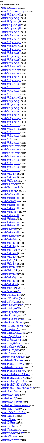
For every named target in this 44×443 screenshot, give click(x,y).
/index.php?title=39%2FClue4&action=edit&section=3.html (10, 253)
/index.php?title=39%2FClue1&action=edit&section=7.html (10, 178)
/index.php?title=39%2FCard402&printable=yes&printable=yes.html (11, 97)
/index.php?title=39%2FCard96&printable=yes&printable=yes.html (11, 169)
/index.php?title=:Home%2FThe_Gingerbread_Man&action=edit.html (11, 298)
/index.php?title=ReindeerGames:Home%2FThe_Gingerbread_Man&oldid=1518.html (14, 386)
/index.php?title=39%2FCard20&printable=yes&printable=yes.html (11, 70)
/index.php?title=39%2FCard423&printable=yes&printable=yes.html (11, 115)
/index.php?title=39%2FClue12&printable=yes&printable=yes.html (11, 201)
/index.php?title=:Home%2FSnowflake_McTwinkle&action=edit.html (11, 296)
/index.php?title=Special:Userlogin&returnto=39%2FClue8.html (10, 397)
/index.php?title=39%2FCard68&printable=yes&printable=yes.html (11, 145)
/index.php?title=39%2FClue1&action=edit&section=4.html (10, 175)
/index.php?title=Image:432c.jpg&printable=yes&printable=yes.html (11, 328)
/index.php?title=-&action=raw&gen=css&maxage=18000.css (10, 8)
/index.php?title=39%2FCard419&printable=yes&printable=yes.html (11, 111)
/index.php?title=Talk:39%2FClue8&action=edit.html (9, 422)
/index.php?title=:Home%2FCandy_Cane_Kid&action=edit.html (11, 293)
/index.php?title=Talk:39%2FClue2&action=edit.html (9, 419)
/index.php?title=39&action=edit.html (7, 95)
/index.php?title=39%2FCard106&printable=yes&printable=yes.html (11, 18)
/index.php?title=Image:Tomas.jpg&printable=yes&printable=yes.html (11, 347)
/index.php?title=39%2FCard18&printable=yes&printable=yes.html (11, 64)
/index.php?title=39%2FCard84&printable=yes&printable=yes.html (11, 159)
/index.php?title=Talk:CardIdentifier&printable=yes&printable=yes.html (11, 430)
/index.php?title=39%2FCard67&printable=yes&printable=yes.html (11, 144)
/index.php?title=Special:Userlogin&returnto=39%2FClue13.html (11, 391)
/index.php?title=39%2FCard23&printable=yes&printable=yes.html (11, 74)
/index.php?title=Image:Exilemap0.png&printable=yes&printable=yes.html (12, 333)
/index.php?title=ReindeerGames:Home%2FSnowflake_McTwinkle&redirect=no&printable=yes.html (16, 379)
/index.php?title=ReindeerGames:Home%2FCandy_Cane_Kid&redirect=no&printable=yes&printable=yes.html (17, 361)
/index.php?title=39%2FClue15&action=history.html (9, 228)
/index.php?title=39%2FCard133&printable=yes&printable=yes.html (11, 41)
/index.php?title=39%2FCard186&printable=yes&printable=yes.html (11, 65)
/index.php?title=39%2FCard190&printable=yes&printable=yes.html (11, 67)
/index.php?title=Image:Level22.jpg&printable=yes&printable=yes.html (11, 337)
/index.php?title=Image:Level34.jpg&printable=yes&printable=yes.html (11, 340)
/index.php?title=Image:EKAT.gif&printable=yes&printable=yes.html (11, 329)
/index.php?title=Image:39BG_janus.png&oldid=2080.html (10, 312)
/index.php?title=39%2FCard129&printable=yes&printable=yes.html (11, 37)
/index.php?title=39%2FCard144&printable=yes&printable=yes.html (11, 51)
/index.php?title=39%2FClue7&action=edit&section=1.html (10, 271)
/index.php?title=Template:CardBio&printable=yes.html (9, 436)
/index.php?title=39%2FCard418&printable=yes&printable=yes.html (11, 110)
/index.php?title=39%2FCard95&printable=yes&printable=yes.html (11, 168)
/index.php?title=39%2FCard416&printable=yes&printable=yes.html (11, 109)
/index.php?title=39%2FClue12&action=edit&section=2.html (10, 193)
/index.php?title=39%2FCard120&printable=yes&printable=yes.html (11, 30)
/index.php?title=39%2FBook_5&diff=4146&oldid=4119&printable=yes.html (12, 12)
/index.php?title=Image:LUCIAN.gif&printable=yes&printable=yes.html (12, 335)
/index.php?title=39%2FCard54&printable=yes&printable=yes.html (11, 133)
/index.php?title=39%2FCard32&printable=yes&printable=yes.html (11, 87)
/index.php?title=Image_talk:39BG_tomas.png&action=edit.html (11, 351)
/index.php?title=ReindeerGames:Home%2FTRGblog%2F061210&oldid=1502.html (13, 382)
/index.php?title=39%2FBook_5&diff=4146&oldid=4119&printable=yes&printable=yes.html (14, 11)
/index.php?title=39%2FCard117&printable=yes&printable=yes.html (11, 27)
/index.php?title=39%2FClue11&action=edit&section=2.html (10, 183)
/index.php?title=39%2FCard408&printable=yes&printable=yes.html (11, 102)
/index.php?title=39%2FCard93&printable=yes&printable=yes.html (11, 167)
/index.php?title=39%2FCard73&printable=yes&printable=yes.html (11, 150)
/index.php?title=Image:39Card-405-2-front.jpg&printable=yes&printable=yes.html (13, 324)
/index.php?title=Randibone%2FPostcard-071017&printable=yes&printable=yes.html (13, 356)
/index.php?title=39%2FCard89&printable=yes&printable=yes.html (11, 163)
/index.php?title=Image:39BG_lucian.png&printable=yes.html (10, 318)
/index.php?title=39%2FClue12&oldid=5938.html (9, 200)
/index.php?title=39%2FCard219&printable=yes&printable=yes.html (11, 72)
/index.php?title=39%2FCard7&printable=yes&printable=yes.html (11, 147)
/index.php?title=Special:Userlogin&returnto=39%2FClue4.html (10, 395)
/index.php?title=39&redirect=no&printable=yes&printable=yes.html (11, 292)
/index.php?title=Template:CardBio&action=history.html (9, 434)
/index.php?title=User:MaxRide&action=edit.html (9, 438)
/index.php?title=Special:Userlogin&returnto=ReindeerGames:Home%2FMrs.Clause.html (14, 404)
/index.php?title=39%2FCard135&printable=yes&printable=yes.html (11, 43)
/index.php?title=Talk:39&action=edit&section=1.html (9, 423)
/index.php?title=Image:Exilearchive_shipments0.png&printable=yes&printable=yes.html (14, 332)
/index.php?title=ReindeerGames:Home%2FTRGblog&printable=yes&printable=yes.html (14, 384)
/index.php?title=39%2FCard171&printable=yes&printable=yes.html (11, 61)
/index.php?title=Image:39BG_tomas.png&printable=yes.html (10, 323)
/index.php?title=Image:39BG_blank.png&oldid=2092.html (10, 302)
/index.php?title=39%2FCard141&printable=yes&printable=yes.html (11, 48)
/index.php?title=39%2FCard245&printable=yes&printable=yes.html (11, 77)
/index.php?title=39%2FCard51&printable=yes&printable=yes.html (11, 130)
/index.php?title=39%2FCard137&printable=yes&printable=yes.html (11, 44)
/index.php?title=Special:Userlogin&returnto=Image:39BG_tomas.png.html (12, 402)
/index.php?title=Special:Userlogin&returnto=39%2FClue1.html (10, 389)
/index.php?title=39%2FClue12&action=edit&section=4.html (10, 195)
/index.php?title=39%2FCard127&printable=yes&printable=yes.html (11, 36)
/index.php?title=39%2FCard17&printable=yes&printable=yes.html (11, 60)
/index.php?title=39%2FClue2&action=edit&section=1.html (10, 241)
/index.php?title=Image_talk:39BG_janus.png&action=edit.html (10, 349)
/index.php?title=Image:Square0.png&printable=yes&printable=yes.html (12, 345)
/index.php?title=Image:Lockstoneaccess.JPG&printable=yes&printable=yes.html (13, 342)
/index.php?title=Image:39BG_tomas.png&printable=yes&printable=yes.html (12, 322)
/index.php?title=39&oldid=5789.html (7, 139)
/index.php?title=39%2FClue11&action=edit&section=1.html (10, 182)
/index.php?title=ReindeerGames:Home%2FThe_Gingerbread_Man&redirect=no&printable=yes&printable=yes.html (18, 387)
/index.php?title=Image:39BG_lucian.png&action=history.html (10, 316)
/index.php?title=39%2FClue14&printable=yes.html (9, 221)
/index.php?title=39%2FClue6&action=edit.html (8, 267)
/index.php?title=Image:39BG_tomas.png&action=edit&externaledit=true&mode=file (13, 319)
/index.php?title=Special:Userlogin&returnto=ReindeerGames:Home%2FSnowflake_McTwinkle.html (16, 406)
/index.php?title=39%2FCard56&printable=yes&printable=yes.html (11, 134)
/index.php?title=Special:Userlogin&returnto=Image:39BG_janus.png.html (12, 400)
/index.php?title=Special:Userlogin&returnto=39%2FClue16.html (11, 393)
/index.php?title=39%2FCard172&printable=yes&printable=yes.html (11, 62)
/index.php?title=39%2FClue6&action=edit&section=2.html (10, 262)
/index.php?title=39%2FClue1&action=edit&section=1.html (10, 173)
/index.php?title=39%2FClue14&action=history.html (9, 219)
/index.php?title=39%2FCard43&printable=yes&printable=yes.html (11, 120)
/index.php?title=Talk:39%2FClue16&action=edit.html (9, 418)
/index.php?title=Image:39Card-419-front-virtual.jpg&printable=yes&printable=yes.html (14, 325)
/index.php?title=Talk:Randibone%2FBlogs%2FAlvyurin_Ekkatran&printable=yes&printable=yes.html (16, 431)
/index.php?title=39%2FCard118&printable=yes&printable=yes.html (11, 28)
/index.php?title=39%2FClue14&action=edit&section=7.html (10, 217)
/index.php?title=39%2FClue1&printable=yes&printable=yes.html (11, 180)
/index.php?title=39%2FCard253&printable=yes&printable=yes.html (11, 81)
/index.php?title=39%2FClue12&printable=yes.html (9, 202)
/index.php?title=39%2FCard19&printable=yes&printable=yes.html (11, 66)
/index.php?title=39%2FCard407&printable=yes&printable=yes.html (11, 101)
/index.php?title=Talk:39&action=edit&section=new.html (9, 425)
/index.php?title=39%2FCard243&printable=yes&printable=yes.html (11, 76)
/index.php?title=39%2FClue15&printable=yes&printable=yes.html (11, 230)
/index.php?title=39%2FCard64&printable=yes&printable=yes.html (11, 142)
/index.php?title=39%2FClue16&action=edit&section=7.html (10, 236)
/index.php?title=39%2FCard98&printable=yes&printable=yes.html (11, 171)
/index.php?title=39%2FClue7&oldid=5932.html (8, 278)
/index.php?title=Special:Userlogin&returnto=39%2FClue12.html (11, 390)
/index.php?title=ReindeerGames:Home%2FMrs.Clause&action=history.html (12, 368)
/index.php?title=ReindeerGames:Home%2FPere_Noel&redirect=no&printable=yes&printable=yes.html (16, 375)
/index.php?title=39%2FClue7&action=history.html (9, 277)
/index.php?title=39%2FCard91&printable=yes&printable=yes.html (11, 165)
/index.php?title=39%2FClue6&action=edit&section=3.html (10, 263)
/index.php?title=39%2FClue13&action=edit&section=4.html (10, 205)
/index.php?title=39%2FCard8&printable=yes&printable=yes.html (11, 155)
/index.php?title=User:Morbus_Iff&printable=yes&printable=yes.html (11, 439)
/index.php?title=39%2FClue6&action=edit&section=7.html (10, 266)
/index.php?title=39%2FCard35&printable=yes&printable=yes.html (11, 89)
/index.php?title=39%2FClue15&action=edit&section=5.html (10, 225)
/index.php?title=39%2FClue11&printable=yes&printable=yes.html (11, 191)
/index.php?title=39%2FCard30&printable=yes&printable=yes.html (11, 85)
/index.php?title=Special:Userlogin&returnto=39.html (9, 398)
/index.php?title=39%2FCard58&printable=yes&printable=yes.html (11, 136)
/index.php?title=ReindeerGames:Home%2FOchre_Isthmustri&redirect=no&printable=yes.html (15, 374)
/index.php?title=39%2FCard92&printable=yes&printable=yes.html (11, 166)
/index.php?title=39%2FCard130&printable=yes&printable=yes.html (11, 39)
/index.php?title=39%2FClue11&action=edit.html (8, 184)
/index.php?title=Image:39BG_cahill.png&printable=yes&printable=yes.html (12, 307)
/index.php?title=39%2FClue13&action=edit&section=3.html (10, 204)
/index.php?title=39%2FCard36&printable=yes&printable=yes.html (11, 90)
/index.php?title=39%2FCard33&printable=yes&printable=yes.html (11, 88)
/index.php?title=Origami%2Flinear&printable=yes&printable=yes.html (11, 352)
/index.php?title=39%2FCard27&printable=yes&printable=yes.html (11, 82)
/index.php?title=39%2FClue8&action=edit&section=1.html (10, 280)
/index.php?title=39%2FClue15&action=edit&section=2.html (10, 223)
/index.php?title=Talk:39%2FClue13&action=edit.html (9, 416)
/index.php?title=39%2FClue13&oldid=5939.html (9, 210)
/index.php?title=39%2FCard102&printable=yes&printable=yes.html (11, 15)
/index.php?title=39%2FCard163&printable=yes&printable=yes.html (11, 57)
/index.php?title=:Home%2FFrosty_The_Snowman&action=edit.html (11, 294)
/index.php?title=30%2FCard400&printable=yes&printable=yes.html (11, 9)
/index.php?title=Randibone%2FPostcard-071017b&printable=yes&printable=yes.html (14, 357)
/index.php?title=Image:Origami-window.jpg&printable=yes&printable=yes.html (13, 343)
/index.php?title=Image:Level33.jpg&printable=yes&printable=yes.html (11, 339)
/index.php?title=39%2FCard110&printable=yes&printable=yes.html (11, 22)
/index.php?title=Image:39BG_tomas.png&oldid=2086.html (10, 321)
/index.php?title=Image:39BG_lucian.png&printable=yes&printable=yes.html (12, 317)
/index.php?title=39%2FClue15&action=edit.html (8, 227)
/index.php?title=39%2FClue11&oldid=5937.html (9, 190)
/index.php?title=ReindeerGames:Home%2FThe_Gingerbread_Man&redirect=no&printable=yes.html (16, 388)
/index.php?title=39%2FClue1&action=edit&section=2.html (10, 174)
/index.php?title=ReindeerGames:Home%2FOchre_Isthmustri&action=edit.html (13, 371)
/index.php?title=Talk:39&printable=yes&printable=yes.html (10, 428)
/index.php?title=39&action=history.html (7, 291)
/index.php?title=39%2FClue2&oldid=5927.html (8, 248)
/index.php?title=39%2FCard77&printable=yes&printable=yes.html (11, 153)
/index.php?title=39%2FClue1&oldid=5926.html (8, 179)
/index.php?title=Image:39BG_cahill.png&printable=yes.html (10, 308)
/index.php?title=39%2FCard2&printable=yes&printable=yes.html (11, 69)
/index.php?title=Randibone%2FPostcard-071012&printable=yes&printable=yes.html (13, 354)
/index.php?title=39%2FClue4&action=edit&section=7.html (10, 256)
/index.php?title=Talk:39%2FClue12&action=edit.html (9, 415)
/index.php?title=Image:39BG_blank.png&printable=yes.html (10, 303)
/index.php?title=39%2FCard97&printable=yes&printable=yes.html (11, 170)
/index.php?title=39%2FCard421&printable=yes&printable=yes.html (11, 113)
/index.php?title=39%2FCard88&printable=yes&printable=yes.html (11, 162)
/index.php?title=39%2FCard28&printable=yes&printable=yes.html (11, 83)
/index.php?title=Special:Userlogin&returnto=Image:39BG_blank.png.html (12, 399)
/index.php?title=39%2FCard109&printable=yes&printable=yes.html (11, 20)
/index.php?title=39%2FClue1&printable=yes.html (9, 181)
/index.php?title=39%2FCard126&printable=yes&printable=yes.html (11, 35)
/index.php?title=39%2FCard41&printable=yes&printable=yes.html (11, 103)
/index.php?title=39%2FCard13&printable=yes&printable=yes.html (11, 38)
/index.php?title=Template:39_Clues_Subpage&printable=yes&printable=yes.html (13, 432)
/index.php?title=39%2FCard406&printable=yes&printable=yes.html (11, 100)
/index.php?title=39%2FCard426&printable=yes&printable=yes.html (11, 117)
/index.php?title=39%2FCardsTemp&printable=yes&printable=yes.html (11, 172)
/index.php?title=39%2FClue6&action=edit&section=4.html (10, 264)
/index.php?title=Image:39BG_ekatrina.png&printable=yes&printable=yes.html (13, 309)
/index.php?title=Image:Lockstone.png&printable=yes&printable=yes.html (12, 341)
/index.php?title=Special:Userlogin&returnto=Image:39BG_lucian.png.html (12, 401)
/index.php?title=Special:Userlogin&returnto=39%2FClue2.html (10, 394)
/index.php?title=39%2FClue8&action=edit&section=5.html (10, 283)
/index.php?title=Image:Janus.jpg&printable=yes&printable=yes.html (11, 334)
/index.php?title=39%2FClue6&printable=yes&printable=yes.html (11, 269)
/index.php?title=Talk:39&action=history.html (8, 427)
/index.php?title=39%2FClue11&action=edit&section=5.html (10, 186)
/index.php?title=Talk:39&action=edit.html (8, 426)
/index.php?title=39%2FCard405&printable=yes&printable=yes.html (11, 99)
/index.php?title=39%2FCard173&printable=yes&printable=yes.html (11, 63)
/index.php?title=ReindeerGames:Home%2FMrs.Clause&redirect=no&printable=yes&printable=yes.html (16, 369)
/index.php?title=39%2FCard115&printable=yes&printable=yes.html (11, 26)
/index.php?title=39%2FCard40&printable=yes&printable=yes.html (11, 94)
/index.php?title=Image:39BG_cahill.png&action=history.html (10, 306)
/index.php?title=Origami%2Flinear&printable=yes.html (9, 353)
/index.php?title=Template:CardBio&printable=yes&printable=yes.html (11, 435)
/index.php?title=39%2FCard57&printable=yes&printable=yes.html (11, 135)
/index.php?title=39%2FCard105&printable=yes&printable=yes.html (11, 17)
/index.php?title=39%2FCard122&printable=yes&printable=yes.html (11, 32)
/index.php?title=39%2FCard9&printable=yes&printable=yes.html (11, 164)
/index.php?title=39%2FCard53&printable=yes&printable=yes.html (11, 132)
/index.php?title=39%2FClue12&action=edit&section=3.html (10, 194)
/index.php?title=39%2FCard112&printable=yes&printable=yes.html (11, 23)
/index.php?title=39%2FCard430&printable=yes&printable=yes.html (11, 121)
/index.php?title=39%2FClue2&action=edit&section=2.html (10, 242)
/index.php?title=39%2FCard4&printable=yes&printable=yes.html (11, 93)
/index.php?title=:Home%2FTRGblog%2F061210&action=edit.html (11, 297)
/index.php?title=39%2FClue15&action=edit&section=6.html (10, 226)
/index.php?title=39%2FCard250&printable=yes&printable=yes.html (11, 79)
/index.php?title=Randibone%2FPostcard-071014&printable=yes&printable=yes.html (13, 355)
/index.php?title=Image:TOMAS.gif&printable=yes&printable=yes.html (12, 346)
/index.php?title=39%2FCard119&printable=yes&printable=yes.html (11, 29)
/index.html (3, 7)
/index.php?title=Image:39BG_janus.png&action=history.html (10, 311)
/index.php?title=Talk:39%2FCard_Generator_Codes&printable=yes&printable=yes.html (14, 413)
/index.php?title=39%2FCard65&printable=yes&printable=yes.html (11, 143)
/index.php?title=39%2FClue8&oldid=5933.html (8, 287)
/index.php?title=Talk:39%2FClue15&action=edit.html (9, 417)
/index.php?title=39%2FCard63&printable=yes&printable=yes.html (11, 141)
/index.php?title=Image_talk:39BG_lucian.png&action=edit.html (11, 350)
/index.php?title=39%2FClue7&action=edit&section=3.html (10, 272)
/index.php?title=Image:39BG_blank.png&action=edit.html (10, 300)
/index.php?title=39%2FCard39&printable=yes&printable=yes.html (11, 92)
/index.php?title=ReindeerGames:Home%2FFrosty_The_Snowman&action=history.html (14, 363)
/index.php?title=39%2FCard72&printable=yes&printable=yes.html (11, 149)
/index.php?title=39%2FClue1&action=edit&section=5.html (10, 176)
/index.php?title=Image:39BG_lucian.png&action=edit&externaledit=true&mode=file (13, 314)
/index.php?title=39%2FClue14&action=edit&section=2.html (10, 213)
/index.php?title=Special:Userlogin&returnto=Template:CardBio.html (11, 409)
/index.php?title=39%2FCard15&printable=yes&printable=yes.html (11, 53)
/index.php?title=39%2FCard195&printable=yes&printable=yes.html (11, 68)
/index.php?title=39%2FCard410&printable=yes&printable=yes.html (11, 104)
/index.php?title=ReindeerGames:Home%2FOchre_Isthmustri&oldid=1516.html (13, 372)
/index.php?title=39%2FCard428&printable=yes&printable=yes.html (11, 119)
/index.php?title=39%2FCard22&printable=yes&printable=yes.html (11, 73)
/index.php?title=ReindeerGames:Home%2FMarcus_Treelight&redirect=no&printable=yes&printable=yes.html (17, 366)
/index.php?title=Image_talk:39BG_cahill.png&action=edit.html (10, 348)
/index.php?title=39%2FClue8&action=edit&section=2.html (10, 281)
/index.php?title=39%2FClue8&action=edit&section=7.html (10, 285)
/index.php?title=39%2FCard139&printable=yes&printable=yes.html (11, 46)
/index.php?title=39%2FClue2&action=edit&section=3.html (10, 243)
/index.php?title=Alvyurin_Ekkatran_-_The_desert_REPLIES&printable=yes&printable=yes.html (15, 299)
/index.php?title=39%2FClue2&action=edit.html (8, 247)
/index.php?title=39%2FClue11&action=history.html (9, 189)
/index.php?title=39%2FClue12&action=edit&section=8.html (10, 198)
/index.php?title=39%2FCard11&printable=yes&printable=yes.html (11, 21)
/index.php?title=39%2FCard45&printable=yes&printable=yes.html (11, 125)
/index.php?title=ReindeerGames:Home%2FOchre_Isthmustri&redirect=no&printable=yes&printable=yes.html (17, 373)
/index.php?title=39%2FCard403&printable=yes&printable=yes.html (11, 98)
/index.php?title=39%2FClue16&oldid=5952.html (9, 239)
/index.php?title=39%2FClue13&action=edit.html (8, 209)
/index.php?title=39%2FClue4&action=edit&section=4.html (10, 254)
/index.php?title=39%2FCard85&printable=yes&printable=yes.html (11, 160)
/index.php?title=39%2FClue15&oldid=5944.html (9, 229)
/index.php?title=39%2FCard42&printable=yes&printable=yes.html (11, 112)
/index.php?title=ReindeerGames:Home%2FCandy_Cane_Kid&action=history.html (13, 359)
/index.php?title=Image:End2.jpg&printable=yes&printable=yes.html (11, 331)
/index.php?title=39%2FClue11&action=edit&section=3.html (10, 185)
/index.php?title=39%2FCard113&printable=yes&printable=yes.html (11, 24)
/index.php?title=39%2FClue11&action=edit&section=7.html (10, 188)
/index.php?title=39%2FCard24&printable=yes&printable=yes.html (11, 75)
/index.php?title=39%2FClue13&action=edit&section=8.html (10, 208)
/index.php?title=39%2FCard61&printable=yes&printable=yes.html (11, 140)
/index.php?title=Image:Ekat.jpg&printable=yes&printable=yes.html (11, 330)
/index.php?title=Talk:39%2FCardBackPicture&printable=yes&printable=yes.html (13, 412)
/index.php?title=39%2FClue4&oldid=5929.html (8, 258)
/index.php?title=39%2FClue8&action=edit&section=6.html (10, 284)
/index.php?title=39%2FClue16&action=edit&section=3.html (10, 233)
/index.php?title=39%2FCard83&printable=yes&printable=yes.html (11, 158)
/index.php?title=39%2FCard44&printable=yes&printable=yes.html (11, 124)
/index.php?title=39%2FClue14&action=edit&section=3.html (10, 214)
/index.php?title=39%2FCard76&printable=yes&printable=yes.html (11, 152)
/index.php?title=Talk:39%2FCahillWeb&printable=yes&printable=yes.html (12, 411)
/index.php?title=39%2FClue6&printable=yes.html (9, 270)
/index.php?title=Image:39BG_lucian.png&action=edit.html (10, 315)
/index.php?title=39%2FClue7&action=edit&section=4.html (10, 273)
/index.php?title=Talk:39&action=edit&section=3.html (9, 424)
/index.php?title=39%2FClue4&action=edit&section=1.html (10, 251)
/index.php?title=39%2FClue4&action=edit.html (8, 257)
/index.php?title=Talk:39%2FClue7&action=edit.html (9, 421)
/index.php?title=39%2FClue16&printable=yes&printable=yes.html (11, 240)
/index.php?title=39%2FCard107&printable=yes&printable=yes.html (11, 19)
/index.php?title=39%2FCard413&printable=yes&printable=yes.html (11, 106)
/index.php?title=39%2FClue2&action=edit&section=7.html (10, 246)
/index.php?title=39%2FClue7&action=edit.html (8, 276)
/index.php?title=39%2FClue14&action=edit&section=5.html (10, 216)
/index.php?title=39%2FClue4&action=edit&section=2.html (10, 252)
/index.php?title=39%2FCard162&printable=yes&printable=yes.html (11, 56)
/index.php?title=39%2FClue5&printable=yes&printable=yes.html (11, 261)
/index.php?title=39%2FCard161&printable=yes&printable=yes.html (11, 55)
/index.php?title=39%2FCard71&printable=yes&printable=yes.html (11, 148)
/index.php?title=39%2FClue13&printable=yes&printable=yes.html (11, 211)
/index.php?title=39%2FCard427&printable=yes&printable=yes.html (11, 118)
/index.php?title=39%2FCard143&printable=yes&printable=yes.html (11, 50)
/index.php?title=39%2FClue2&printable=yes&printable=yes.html (11, 249)
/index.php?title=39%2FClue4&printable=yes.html (9, 260)
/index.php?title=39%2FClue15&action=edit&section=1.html (10, 222)
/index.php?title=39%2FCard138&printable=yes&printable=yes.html (11, 45)
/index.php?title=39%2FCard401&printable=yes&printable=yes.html (11, 96)
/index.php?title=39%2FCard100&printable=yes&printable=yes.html (11, 13)
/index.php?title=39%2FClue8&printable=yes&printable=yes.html (11, 288)
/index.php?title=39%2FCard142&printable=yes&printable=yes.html (11, 49)
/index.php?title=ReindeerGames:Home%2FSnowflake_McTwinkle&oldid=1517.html (14, 378)
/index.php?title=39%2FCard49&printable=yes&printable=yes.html (11, 128)
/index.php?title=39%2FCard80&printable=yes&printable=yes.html (11, 156)
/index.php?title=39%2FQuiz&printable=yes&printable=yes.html (11, 290)
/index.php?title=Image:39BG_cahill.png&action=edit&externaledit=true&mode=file (13, 304)
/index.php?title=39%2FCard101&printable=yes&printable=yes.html (11, 14)
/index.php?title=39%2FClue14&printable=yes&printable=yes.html (11, 220)
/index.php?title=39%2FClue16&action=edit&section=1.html (10, 231)
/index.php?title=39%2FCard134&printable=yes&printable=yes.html (11, 42)
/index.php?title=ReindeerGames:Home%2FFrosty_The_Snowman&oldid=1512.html (13, 364)
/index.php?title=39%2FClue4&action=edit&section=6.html (10, 255)
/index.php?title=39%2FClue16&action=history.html (9, 238)
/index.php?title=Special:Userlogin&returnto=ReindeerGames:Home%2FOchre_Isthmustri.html (15, 405)
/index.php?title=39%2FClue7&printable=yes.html (9, 279)
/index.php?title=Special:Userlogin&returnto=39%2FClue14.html (11, 392)
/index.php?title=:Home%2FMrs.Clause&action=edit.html (10, 295)
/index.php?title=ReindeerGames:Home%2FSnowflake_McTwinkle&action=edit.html (13, 376)
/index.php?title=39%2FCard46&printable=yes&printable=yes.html (11, 126)
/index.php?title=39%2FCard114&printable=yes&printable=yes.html (11, 25)
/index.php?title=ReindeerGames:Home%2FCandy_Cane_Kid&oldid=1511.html (13, 360)
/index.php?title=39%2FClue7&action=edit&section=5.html (10, 274)
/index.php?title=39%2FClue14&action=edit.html (8, 218)
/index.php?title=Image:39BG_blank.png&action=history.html (10, 301)
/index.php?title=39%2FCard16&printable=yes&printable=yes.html (11, 54)
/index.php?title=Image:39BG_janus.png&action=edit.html (10, 310)
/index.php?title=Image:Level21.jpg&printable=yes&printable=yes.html (11, 336)
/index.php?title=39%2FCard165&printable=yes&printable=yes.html (11, 58)
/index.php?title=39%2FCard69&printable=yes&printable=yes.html (11, 146)
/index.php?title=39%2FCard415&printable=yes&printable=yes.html (11, 108)
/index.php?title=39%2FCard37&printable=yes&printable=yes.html (11, 91)
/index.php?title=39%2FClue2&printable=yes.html (9, 250)
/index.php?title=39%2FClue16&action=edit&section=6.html (10, 235)
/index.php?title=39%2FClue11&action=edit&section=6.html (10, 187)
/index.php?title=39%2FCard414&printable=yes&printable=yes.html (11, 107)
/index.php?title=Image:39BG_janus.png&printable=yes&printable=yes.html (12, 313)
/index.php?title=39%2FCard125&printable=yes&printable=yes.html (11, 34)
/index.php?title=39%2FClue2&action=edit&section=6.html (10, 245)
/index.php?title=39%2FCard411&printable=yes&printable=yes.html (11, 105)
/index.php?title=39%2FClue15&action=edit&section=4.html (10, 224)
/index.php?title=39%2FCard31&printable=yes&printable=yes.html (11, 86)
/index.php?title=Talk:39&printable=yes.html (8, 429)
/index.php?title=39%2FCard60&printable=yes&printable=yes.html (11, 138)
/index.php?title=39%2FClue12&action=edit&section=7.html (10, 197)
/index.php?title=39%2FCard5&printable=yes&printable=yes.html (11, 129)
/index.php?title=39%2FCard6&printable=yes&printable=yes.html (11, 137)
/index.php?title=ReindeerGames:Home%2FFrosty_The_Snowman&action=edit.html (13, 362)
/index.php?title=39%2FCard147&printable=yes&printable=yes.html (11, 52)
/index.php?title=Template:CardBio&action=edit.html (9, 433)
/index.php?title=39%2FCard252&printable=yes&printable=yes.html (11, 80)
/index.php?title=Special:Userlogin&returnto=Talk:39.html (10, 408)
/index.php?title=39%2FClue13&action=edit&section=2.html (10, 203)
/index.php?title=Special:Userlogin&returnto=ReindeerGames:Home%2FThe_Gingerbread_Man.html (16, 407)
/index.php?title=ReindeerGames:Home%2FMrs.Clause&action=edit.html (12, 367)
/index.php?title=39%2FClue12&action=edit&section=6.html (10, 196)
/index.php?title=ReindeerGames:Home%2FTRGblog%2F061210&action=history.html (14, 381)
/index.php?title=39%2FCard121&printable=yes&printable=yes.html (11, 31)
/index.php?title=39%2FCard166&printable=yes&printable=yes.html (11, 59)
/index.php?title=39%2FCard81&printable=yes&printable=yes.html (11, 157)
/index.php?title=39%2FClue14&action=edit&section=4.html (10, 215)
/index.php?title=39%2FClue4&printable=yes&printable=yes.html (11, 259)
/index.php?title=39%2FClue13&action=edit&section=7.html (10, 207)
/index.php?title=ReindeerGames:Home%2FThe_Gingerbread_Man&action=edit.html (13, 385)
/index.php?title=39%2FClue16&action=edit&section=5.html (10, 234)
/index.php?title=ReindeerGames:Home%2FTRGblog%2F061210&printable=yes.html (14, 383)
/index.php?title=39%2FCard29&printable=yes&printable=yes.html (11, 84)
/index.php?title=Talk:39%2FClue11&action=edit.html (9, 414)
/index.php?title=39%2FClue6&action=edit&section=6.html (10, 265)
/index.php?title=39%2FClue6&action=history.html (9, 268)
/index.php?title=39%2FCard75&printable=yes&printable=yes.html (11, 151)
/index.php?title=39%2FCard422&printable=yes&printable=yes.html (11, 114)
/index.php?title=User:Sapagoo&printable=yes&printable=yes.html (11, 440)
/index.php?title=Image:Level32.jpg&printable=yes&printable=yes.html (11, 338)
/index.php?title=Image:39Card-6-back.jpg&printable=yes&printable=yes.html (12, 326)
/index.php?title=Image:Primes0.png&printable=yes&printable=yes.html (12, 344)
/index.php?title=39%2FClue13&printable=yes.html (9, 212)
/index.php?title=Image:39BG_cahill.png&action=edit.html (10, 305)
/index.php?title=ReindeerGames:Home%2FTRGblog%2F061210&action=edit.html (13, 380)
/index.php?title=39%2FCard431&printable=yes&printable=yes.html (11, 122)
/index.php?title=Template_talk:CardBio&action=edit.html (10, 437)
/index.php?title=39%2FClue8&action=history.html (9, 286)
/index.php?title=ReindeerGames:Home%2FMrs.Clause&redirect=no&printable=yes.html (14, 370)
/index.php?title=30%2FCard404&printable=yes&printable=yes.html (11, 10)
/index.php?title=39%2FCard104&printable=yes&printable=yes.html (11, 16)
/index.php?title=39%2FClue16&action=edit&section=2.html (10, 232)
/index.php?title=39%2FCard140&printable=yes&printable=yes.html (11, 47)
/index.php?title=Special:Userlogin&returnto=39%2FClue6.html (10, 396)
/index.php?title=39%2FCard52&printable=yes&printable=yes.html (11, 131)
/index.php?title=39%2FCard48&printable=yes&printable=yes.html (11, 127)
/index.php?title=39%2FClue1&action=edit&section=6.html (10, 177)
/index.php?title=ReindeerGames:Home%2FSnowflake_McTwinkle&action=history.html (14, 377)
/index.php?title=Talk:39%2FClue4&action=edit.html (9, 420)
